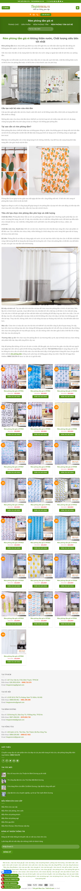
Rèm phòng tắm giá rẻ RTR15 (67, 542)
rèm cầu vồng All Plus (55, 865)
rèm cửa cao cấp (24, 867)
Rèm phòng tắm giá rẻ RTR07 (14, 467)
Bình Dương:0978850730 (12, 887)
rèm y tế (67, 876)
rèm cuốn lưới (23, 865)
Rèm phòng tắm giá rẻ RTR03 (67, 391)
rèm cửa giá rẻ (35, 867)
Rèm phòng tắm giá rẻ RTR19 (14, 618)
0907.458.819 (14, 717)
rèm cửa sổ (57, 867)
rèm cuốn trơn (33, 865)
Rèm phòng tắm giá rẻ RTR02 (40, 391)
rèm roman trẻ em (32, 872)
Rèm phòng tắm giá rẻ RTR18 (67, 580)
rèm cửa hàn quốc (47, 867)
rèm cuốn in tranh (12, 865)
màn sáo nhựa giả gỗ (17, 862)
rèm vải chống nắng (59, 874)
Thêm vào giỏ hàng (13, 396)
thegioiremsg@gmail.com (15, 685)
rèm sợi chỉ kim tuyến (29, 874)
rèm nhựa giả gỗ (46, 869)
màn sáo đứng (30, 862)
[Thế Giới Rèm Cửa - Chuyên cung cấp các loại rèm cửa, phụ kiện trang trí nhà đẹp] (40, 8)
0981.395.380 (26, 700)
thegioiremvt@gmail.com (15, 737)
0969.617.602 (26, 734)
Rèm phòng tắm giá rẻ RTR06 (67, 429)
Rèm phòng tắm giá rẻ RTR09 (67, 467)
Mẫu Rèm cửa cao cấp (9, 807)
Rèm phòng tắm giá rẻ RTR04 (14, 429)
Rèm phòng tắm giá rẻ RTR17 (40, 580)
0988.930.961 (14, 700)
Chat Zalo (7, 872)
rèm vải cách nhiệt (72, 874)
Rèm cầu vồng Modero (10, 867)
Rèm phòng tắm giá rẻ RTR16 (14, 580)
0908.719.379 (26, 682)
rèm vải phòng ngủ (43, 876)
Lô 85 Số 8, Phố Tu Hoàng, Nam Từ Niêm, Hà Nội (24, 697)
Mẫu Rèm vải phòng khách (10, 814)
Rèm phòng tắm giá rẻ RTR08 (40, 467)
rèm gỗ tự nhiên (67, 867)
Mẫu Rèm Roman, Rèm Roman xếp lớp (15, 826)
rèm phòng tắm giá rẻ (72, 869)
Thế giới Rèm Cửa (38, 888)
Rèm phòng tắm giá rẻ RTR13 (14, 542)
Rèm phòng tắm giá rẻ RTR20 (40, 618)
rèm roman (22, 872)
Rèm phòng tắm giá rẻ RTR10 (14, 505)
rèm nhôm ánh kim (34, 869)
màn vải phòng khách (42, 862)
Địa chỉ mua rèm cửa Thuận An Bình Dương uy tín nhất (26, 773)
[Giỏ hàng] (77, 7)
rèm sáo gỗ (55, 872)
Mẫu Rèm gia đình (7, 822)
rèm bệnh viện (70, 862)
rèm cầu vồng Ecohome (70, 865)
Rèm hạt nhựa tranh (12, 869)
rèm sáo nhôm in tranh (68, 872)
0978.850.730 (26, 717)
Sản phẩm (26, 24)
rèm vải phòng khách (29, 876)
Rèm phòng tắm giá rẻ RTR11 (40, 505)
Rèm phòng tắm (40, 24)
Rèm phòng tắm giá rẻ (16, 38)
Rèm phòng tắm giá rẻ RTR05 (40, 429)
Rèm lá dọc (23, 869)
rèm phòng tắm (16, 354)
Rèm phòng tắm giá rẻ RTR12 (67, 505)
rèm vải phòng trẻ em (56, 876)
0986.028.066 (14, 734)
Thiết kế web (49, 888)
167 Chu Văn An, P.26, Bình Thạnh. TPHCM (22, 680)
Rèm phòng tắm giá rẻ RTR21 (67, 618)
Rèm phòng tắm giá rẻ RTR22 (14, 656)
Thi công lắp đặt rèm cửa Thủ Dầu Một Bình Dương (25, 780)
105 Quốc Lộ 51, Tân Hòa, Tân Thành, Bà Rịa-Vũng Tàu (27, 732)
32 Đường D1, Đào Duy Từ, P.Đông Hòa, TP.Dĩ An (25, 715)
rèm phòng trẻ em (58, 869)
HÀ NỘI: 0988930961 (11, 883)
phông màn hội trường (57, 862)
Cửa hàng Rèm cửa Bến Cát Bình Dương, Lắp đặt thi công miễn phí (31, 786)
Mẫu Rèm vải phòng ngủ (10, 818)
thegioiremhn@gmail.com (15, 702)
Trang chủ (13, 24)
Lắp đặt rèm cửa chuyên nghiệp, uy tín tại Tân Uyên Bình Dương (30, 793)
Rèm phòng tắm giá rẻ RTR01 (14, 391)
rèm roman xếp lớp (45, 872)
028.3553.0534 (14, 682)
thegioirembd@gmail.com (15, 720)
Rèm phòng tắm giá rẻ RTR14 (40, 542)
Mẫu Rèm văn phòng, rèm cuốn (12, 811)
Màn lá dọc (6, 862)
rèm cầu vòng (43, 865)
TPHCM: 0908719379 (11, 875)
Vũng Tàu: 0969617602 (11, 879)
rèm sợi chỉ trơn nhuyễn (44, 874)
